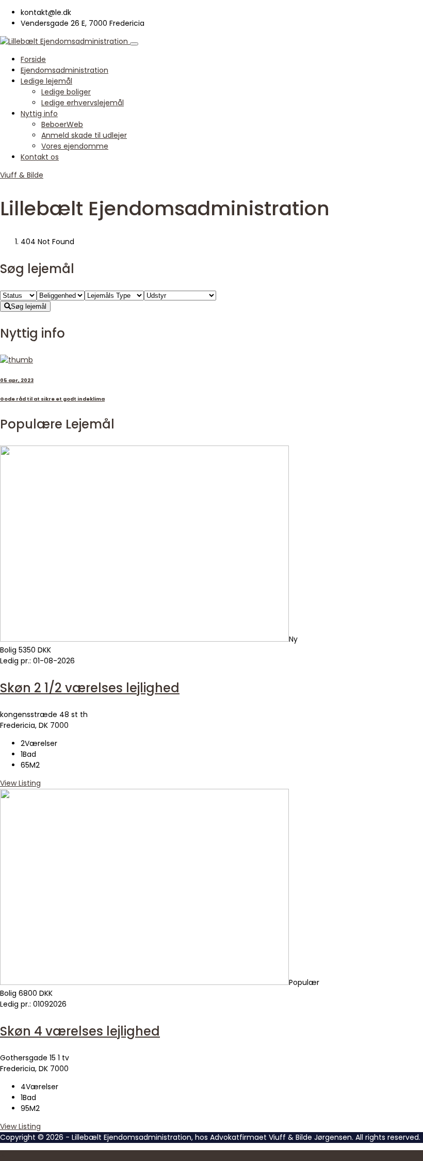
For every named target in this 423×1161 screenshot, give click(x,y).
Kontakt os (40, 157)
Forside (33, 59)
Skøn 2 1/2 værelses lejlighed (90, 687)
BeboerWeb (62, 124)
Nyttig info (39, 113)
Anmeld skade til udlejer (84, 135)
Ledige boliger (66, 92)
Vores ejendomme (74, 146)
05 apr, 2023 (17, 380)
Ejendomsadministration (64, 70)
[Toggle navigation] (134, 43)
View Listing (20, 783)
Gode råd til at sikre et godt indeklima (52, 398)
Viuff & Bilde (21, 175)
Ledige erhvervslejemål (82, 103)
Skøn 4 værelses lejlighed (80, 1031)
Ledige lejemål (46, 81)
